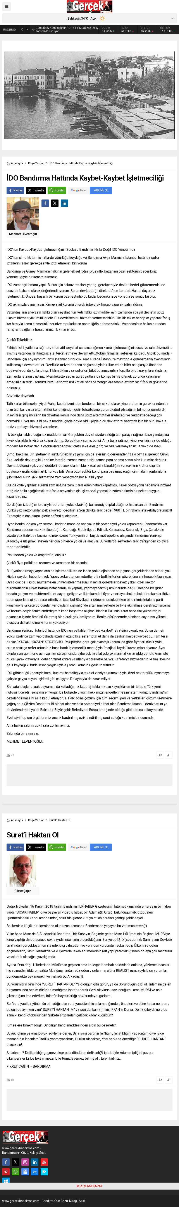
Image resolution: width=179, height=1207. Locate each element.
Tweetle (38, 190)
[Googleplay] (44, 1171)
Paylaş (18, 190)
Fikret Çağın (23, 891)
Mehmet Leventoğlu (23, 234)
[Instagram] (25, 1162)
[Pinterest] (6, 1171)
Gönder (60, 190)
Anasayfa (17, 163)
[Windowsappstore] (6, 1181)
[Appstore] (34, 1171)
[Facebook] (6, 1162)
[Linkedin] (34, 1162)
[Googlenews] (25, 1171)
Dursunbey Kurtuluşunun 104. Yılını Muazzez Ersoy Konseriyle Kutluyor (67, 29)
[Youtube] (44, 1162)
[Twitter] (15, 1162)
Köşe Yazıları (36, 163)
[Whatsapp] (15, 1171)
